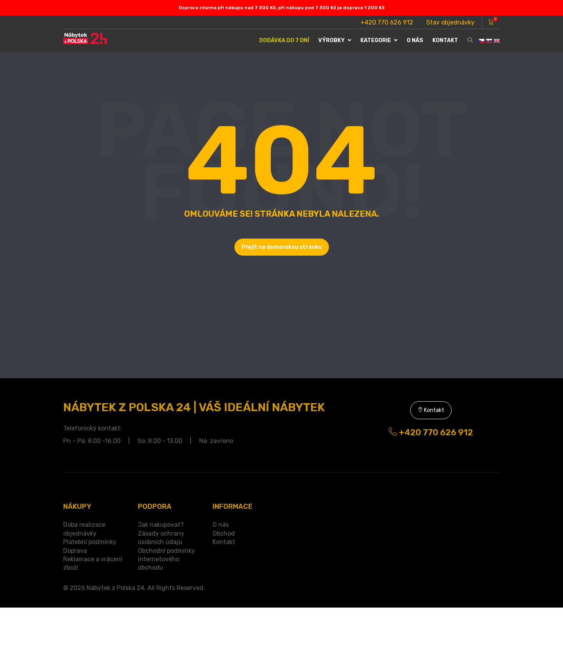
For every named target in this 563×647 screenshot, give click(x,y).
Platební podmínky (89, 542)
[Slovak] (489, 40)
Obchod (224, 533)
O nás (221, 524)
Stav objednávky (450, 22)
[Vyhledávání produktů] (470, 40)
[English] (497, 40)
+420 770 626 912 (386, 22)
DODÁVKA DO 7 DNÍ (284, 40)
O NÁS (415, 40)
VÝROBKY (332, 40)
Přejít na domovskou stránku (282, 247)
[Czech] (481, 40)
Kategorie (376, 40)
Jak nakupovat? (161, 524)
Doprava (75, 550)
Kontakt (445, 40)
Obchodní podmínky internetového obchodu (166, 559)
